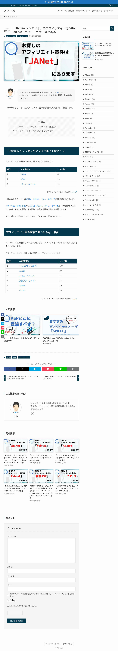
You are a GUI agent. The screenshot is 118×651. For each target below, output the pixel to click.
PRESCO (90, 133)
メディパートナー (93, 190)
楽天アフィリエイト (27, 281)
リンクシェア (91, 200)
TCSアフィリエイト (94, 152)
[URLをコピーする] (73, 369)
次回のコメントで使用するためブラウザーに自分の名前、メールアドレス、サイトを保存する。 (42, 595)
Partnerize (90, 128)
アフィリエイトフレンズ (16, 206)
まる (16, 416)
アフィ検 (9, 10)
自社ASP (90, 219)
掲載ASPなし (92, 210)
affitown (89, 94)
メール (10, 576)
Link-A (88, 123)
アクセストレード (93, 162)
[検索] (112, 5)
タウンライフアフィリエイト (97, 171)
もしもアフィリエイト (28, 266)
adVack (89, 85)
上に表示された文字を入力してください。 (22, 606)
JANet (13, 36)
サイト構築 (90, 166)
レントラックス (93, 205)
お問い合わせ (67, 644)
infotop (89, 113)
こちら (75, 192)
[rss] (109, 5)
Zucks (89, 157)
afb (88, 89)
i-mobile (90, 109)
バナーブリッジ (92, 176)
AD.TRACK (90, 80)
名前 (10, 567)
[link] (32, 413)
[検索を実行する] (112, 28)
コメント (11, 536)
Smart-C (89, 147)
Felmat (22, 291)
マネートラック (92, 186)
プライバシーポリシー (53, 644)
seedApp (90, 138)
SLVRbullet (90, 142)
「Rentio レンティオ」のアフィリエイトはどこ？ (36, 127)
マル (58, 92)
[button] (10, 369)
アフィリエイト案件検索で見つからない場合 (34, 131)
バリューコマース (22, 36)
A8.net (8, 36)
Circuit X (90, 99)
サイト (9, 585)
